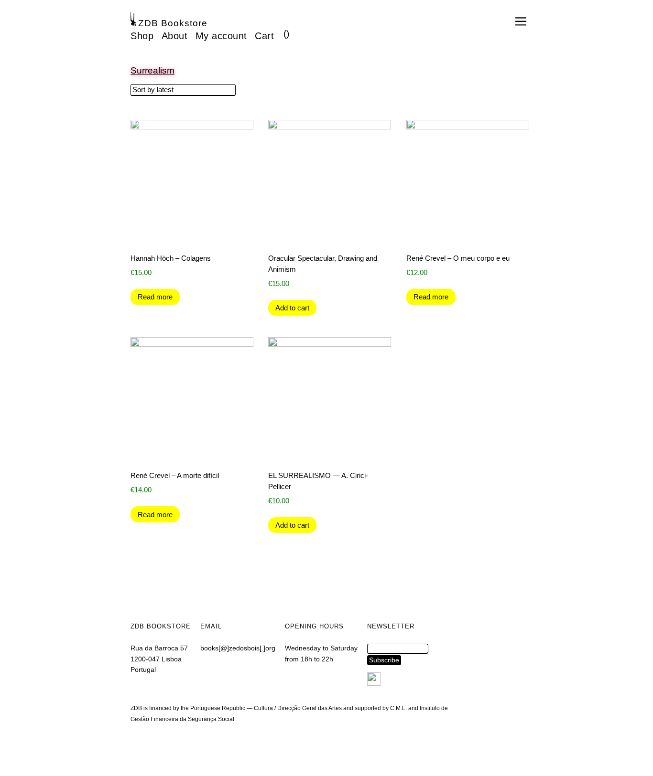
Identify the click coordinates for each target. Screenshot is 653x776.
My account (221, 36)
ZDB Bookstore (172, 23)
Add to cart (292, 308)
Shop (142, 36)
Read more (155, 297)
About (175, 36)
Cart (264, 36)
